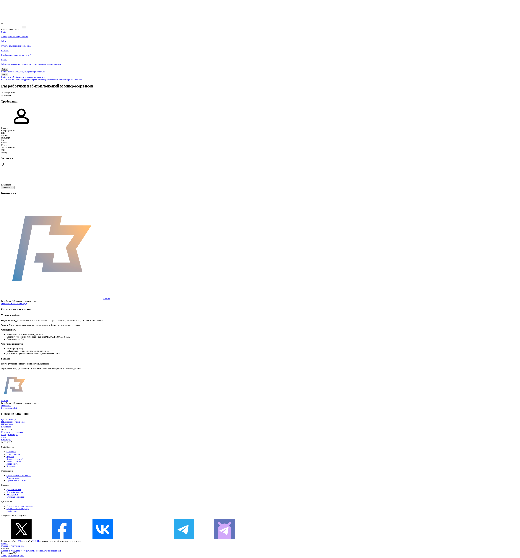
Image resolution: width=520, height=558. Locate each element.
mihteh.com (6, 303)
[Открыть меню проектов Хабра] (2, 23)
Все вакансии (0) (19, 303)
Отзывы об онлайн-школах (18, 475)
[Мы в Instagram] (143, 538)
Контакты (11, 466)
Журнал (78, 79)
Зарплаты (70, 79)
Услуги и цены (13, 454)
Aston (3, 434)
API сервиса (12, 494)
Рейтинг (62, 79)
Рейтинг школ (13, 478)
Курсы (21, 555)
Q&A (8, 555)
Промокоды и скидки (16, 480)
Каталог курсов (13, 461)
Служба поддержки (15, 497)
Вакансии (5, 79)
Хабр (3, 555)
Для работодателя (14, 492)
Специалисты (16, 79)
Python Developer (9, 419)
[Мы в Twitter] (21, 538)
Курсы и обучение (31, 79)
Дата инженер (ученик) (12, 432)
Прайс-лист (11, 511)
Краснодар (20, 422)
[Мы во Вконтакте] (102, 538)
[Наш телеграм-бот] (224, 538)
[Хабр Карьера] (11, 27)
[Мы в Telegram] (184, 538)
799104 (35, 541)
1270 (19, 541)
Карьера (14, 555)
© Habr (4, 543)
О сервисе (11, 451)
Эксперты (44, 79)
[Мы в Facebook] (62, 538)
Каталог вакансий (14, 459)
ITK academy (7, 422)
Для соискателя (13, 489)
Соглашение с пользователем (19, 506)
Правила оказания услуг (17, 508)
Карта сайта (11, 464)
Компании (53, 79)
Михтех (106, 298)
